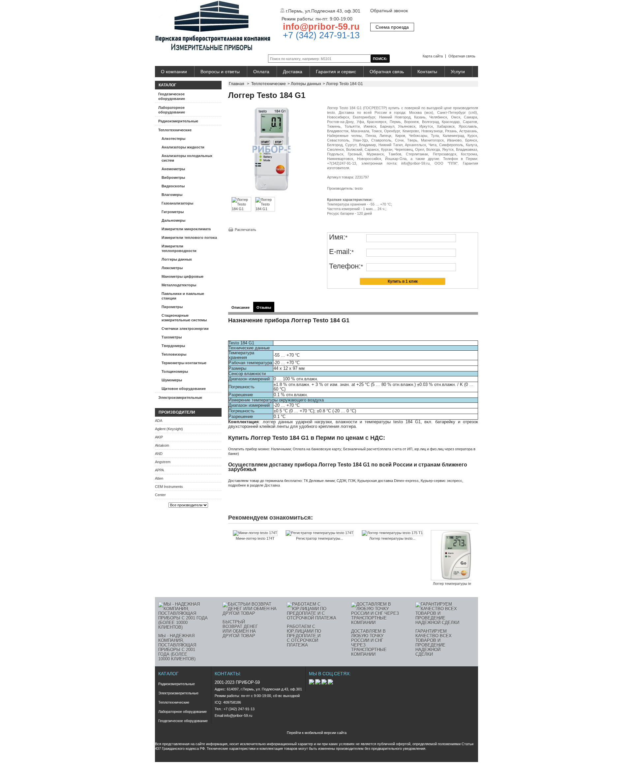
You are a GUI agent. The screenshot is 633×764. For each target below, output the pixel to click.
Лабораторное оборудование (171, 110)
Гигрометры (173, 212)
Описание (240, 307)
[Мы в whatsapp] (330, 683)
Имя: (338, 237)
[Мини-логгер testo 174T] (255, 533)
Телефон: (346, 266)
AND (159, 454)
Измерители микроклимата (186, 229)
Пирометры (172, 307)
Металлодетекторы (179, 285)
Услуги (458, 71)
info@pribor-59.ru (321, 27)
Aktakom (162, 445)
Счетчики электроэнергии (185, 329)
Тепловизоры (174, 354)
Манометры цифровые (182, 276)
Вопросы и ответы (220, 71)
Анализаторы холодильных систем (187, 158)
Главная (236, 83)
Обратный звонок (389, 10)
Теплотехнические (175, 130)
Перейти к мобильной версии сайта (317, 733)
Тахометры (172, 337)
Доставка (292, 71)
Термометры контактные (184, 363)
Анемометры (173, 169)
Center (160, 495)
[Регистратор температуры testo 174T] (320, 533)
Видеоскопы (173, 186)
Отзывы (263, 307)
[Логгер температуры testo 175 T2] (456, 555)
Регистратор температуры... (319, 538)
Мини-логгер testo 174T (255, 538)
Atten (159, 478)
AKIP (159, 437)
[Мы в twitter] (324, 683)
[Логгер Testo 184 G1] (241, 209)
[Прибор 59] (212, 26)
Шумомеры (172, 380)
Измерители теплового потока (189, 237)
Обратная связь (461, 56)
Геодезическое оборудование (171, 96)
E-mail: (341, 251)
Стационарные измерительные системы (184, 317)
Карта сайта (433, 56)
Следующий (472, 543)
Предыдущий (229, 543)
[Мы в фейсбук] (318, 683)
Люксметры (172, 268)
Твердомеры (173, 346)
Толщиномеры (175, 371)
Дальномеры (173, 220)
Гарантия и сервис (336, 71)
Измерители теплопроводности (179, 248)
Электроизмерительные (180, 397)
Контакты (427, 71)
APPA (159, 470)
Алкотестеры (173, 139)
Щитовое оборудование (184, 389)
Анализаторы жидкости (183, 147)
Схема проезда (392, 27)
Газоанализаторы (177, 203)
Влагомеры (172, 195)
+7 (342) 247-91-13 (320, 35)
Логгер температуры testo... (392, 538)
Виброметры (173, 177)
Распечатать (245, 230)
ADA (158, 421)
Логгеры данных (177, 259)
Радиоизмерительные (178, 121)
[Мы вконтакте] (312, 683)
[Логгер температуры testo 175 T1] (392, 533)
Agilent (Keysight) (169, 429)
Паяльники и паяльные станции (183, 296)
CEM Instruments (169, 487)
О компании (174, 71)
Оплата (261, 71)
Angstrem (162, 462)
